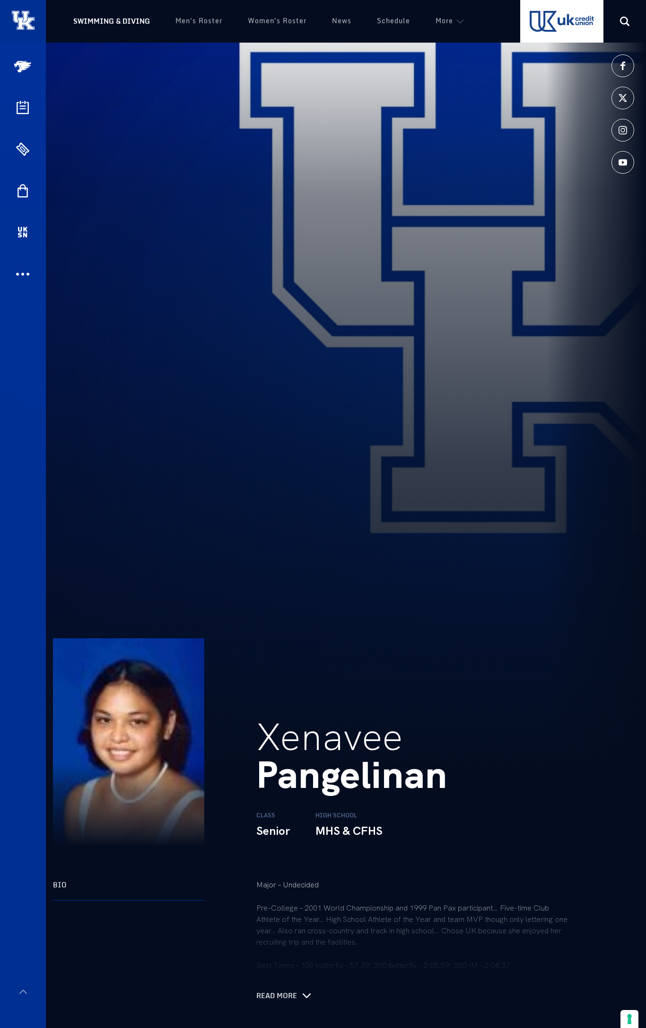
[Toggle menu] (23, 991)
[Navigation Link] (23, 66)
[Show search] (624, 21)
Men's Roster (198, 20)
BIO (60, 884)
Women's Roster (277, 20)
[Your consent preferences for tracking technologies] (629, 1019)
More (444, 20)
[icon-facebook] (622, 65)
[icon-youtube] (622, 162)
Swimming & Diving (111, 21)
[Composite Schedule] (22, 107)
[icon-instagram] (622, 130)
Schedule (393, 20)
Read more (276, 995)
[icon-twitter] (622, 98)
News (341, 20)
